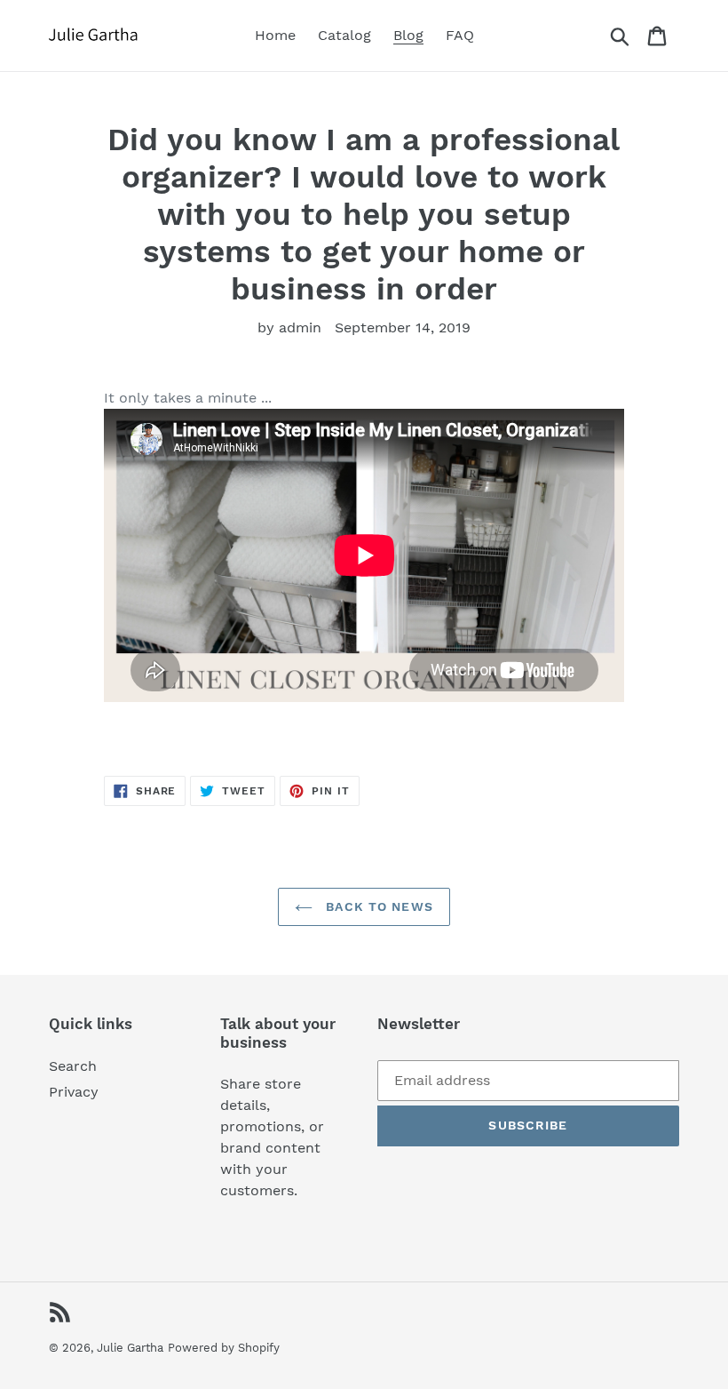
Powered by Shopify (224, 1347)
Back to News (377, 906)
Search (73, 1066)
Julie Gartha (130, 1347)
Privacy (74, 1091)
